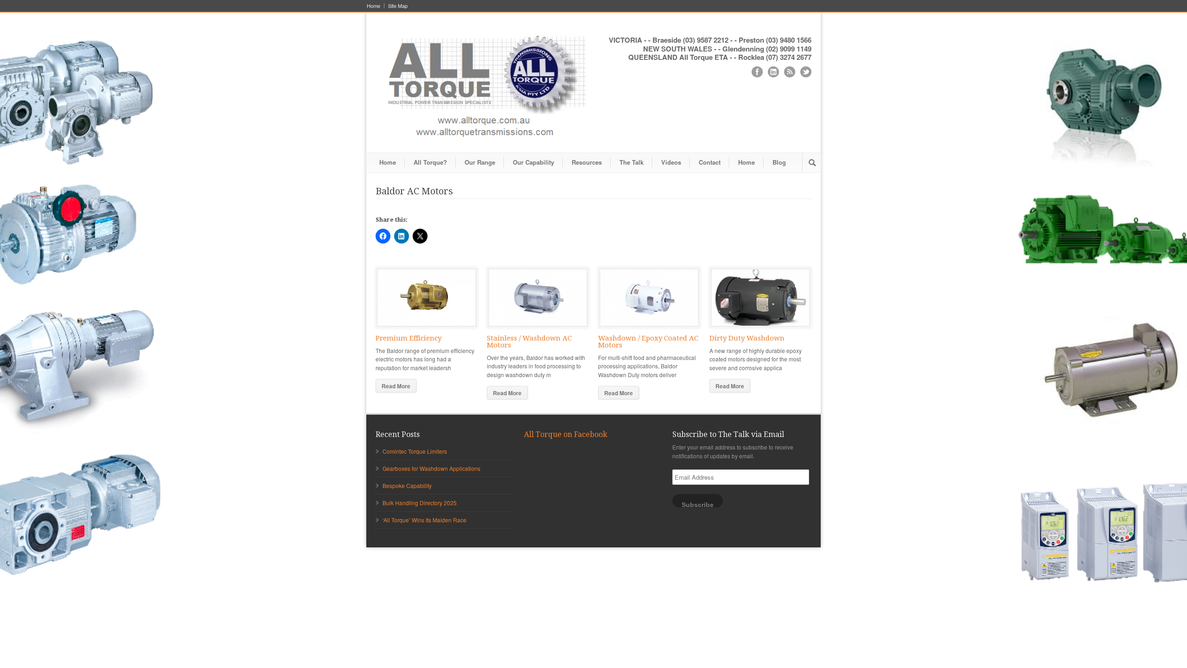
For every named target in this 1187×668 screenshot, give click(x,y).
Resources (587, 162)
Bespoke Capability (407, 485)
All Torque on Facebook (565, 434)
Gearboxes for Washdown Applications (431, 468)
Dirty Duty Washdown (747, 338)
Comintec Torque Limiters (415, 451)
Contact (710, 162)
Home (373, 5)
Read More (396, 386)
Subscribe (698, 504)
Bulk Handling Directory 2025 (420, 503)
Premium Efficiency (408, 338)
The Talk (631, 162)
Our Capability (533, 162)
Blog (779, 162)
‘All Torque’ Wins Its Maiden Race (424, 520)
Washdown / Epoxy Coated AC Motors (648, 341)
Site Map (398, 5)
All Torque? (430, 162)
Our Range (480, 162)
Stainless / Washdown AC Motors (529, 341)
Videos (671, 162)
